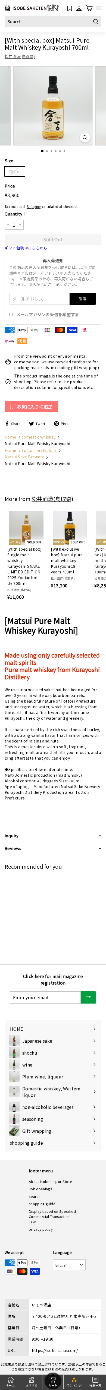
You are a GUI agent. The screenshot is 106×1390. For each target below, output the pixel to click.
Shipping (34, 206)
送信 (82, 298)
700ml (15, 171)
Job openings (40, 1188)
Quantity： (16, 214)
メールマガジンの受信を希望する (47, 314)
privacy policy (41, 1229)
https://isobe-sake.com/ (55, 1350)
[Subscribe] (88, 997)
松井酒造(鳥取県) (20, 56)
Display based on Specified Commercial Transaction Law (52, 1216)
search (34, 1196)
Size (9, 160)
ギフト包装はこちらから (26, 247)
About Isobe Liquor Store (50, 1181)
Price (10, 186)
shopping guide (42, 1203)
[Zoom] (85, 137)
